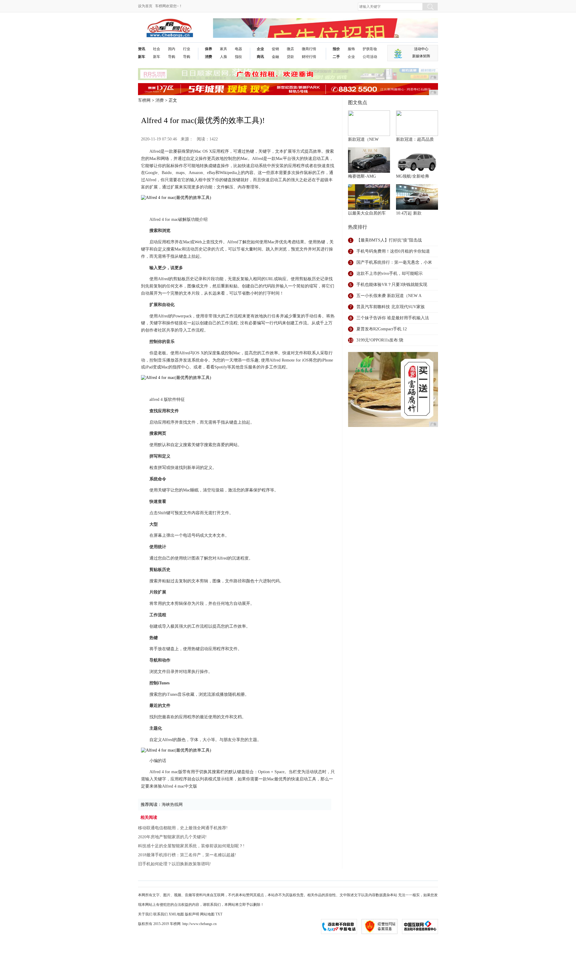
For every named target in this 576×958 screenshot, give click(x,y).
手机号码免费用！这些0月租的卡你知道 (393, 251)
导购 (171, 57)
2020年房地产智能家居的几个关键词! (172, 837)
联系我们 (160, 914)
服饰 (351, 49)
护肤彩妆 (370, 49)
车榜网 (144, 100)
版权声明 (192, 914)
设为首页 (145, 6)
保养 (208, 49)
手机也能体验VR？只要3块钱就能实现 (391, 284)
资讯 (141, 49)
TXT (218, 914)
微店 (290, 49)
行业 (186, 49)
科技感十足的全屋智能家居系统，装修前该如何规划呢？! (191, 846)
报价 (336, 49)
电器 (238, 49)
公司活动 (370, 57)
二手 (336, 57)
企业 (260, 49)
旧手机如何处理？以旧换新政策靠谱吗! (174, 864)
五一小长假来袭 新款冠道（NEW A (389, 295)
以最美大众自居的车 (367, 213)
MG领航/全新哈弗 (412, 176)
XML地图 (176, 914)
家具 (223, 49)
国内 (171, 49)
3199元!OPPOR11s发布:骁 (379, 340)
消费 (208, 57)
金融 (275, 57)
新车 (141, 57)
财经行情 (309, 57)
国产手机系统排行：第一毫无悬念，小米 (394, 262)
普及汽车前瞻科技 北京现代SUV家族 (390, 307)
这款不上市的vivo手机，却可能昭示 (389, 273)
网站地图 (207, 914)
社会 (156, 49)
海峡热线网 (172, 804)
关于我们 (145, 914)
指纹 (238, 57)
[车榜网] (169, 23)
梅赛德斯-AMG (362, 176)
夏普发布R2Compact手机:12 (381, 329)
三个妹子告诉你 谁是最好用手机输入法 (392, 318)
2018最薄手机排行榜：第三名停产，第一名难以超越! (187, 855)
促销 (275, 49)
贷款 (290, 57)
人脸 (223, 57)
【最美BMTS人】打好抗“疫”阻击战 (389, 240)
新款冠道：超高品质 (415, 139)
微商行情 (309, 49)
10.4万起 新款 (409, 213)
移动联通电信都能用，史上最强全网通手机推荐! (183, 828)
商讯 (260, 57)
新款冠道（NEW (363, 139)
